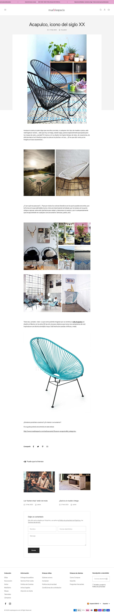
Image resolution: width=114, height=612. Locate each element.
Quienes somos (47, 577)
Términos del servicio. (34, 522)
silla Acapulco (77, 322)
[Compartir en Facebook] (33, 446)
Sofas (6, 584)
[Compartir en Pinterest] (42, 446)
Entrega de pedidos (27, 577)
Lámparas (7, 598)
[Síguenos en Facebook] (5, 603)
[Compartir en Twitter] (38, 446)
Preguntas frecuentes (77, 584)
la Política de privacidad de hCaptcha (69, 520)
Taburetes (7, 594)
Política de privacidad (49, 584)
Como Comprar (75, 577)
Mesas (6, 591)
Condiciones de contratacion (51, 587)
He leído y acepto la (99, 585)
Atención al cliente (27, 591)
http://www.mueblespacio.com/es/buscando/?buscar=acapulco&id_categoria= (50, 431)
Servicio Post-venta (27, 581)
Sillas (6, 577)
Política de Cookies (27, 584)
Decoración (8, 581)
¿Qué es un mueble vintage (69, 501)
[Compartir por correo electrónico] (47, 446)
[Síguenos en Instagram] (10, 603)
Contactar (45, 581)
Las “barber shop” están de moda (36, 501)
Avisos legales (25, 587)
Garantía (72, 581)
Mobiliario (7, 587)
